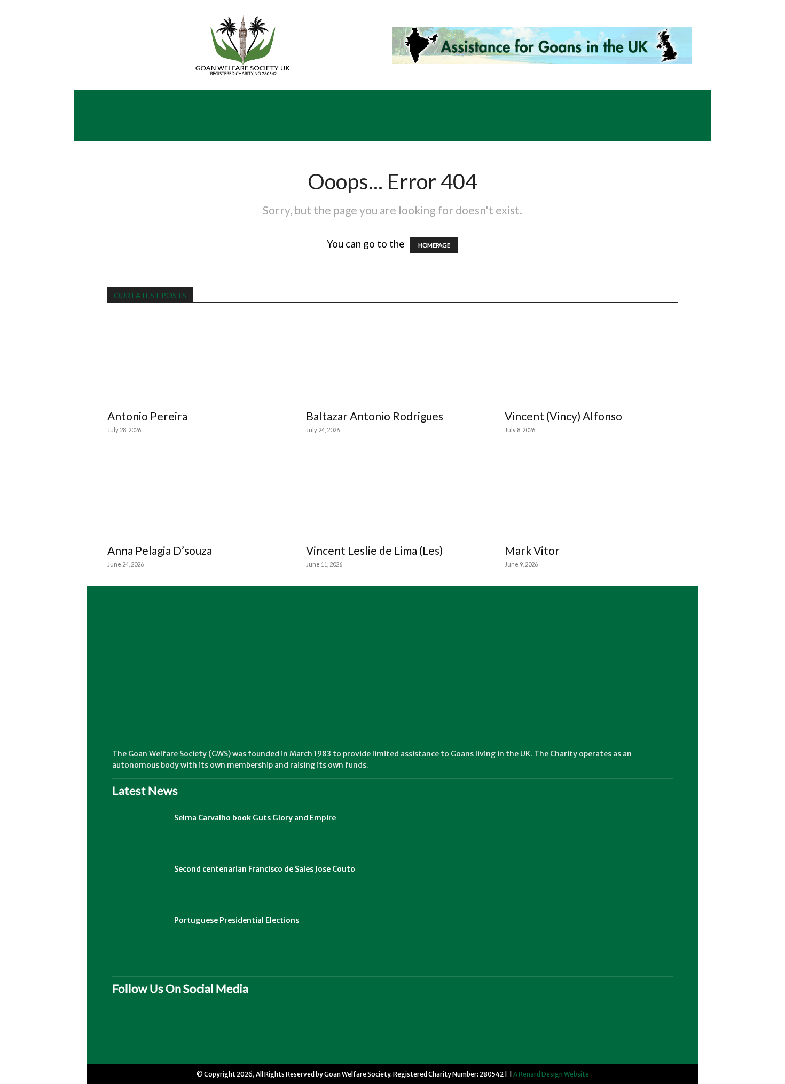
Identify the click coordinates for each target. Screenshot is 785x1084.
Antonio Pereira (147, 416)
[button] (687, 128)
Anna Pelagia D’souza (159, 550)
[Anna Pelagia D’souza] (193, 494)
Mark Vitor (532, 550)
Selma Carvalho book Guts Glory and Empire (255, 818)
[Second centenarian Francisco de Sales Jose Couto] (139, 882)
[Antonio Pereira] (193, 359)
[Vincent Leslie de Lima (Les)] (392, 494)
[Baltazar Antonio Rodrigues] (392, 359)
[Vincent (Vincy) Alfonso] (591, 359)
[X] (216, 1031)
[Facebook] (131, 1031)
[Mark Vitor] (591, 494)
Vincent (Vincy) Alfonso (563, 416)
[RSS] (173, 1031)
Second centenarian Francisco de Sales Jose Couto (264, 869)
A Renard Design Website (551, 1074)
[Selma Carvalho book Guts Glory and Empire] (139, 831)
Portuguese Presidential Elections (236, 920)
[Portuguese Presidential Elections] (139, 933)
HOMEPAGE (434, 245)
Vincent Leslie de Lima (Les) (374, 550)
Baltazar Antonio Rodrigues (374, 416)
